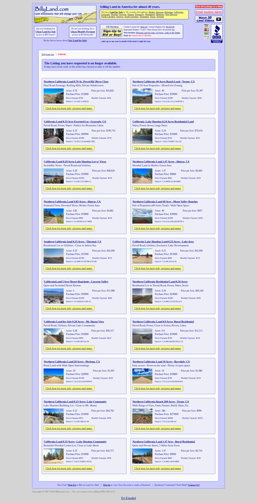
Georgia (122, 14)
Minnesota (150, 14)
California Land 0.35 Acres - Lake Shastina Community (75, 441)
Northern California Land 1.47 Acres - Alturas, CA (161, 161)
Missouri (160, 14)
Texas (152, 16)
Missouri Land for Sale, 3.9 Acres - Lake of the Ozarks (158, 33)
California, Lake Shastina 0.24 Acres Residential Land (163, 121)
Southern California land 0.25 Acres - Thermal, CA (72, 241)
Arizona (159, 12)
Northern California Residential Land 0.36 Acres (160, 281)
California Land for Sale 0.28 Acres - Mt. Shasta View (74, 321)
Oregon (119, 16)
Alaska (152, 12)
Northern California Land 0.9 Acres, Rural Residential (163, 321)
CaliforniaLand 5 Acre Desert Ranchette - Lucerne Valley (76, 281)
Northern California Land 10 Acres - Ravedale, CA (161, 361)
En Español (128, 498)
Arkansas (168, 12)
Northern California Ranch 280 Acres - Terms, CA (161, 401)
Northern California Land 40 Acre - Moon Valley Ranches (165, 201)
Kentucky (139, 14)
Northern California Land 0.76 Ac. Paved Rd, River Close (76, 81)
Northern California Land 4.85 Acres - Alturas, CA (72, 201)
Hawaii (130, 14)
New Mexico (171, 14)
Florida (114, 14)
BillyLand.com (48, 54)
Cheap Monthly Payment (83, 32)
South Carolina (131, 16)
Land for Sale (116, 12)
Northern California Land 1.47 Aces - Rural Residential (164, 441)
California (178, 12)
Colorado (105, 14)
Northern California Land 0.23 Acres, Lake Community (75, 401)
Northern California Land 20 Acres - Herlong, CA (72, 361)
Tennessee (144, 16)
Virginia (160, 16)
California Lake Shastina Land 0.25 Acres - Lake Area (163, 241)
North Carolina (108, 16)
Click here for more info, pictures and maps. (69, 108)
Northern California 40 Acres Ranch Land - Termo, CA (164, 81)
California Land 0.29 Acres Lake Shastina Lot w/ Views (75, 161)
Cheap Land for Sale (46, 32)
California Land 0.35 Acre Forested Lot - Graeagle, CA (75, 121)
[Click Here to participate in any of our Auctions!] (112, 36)
